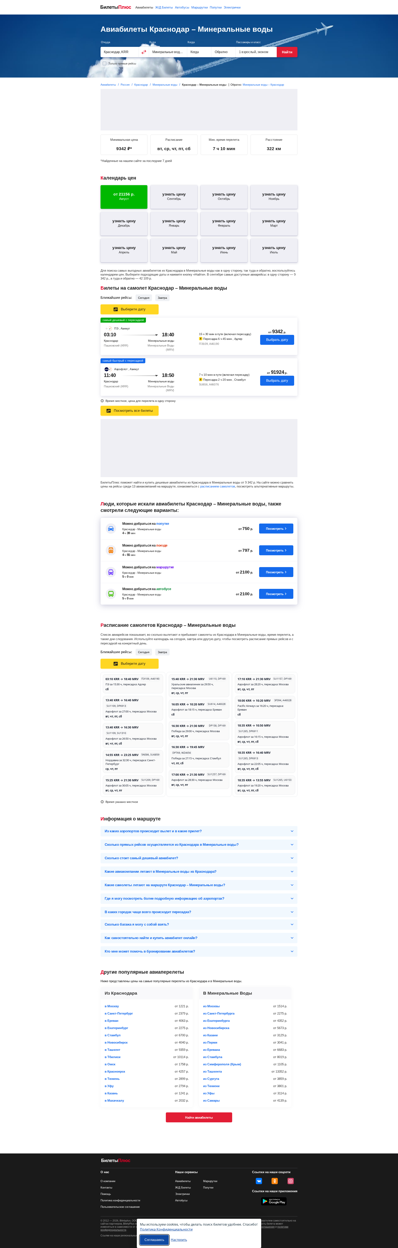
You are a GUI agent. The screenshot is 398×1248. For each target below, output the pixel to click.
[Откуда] (120, 52)
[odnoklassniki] (275, 1181)
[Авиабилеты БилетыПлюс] (116, 1161)
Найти (287, 52)
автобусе (163, 589)
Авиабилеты (144, 7)
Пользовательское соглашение (120, 1206)
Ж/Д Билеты (164, 7)
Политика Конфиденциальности (166, 1229)
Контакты (106, 1187)
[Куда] (168, 52)
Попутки (216, 7)
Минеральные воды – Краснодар (263, 84)
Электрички (232, 7)
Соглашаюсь (154, 1240)
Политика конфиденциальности (120, 1200)
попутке (162, 523)
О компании (108, 1181)
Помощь (106, 1194)
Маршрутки (199, 7)
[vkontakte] (259, 1181)
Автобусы (182, 7)
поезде (161, 545)
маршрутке (165, 567)
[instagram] (291, 1181)
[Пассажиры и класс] (256, 52)
